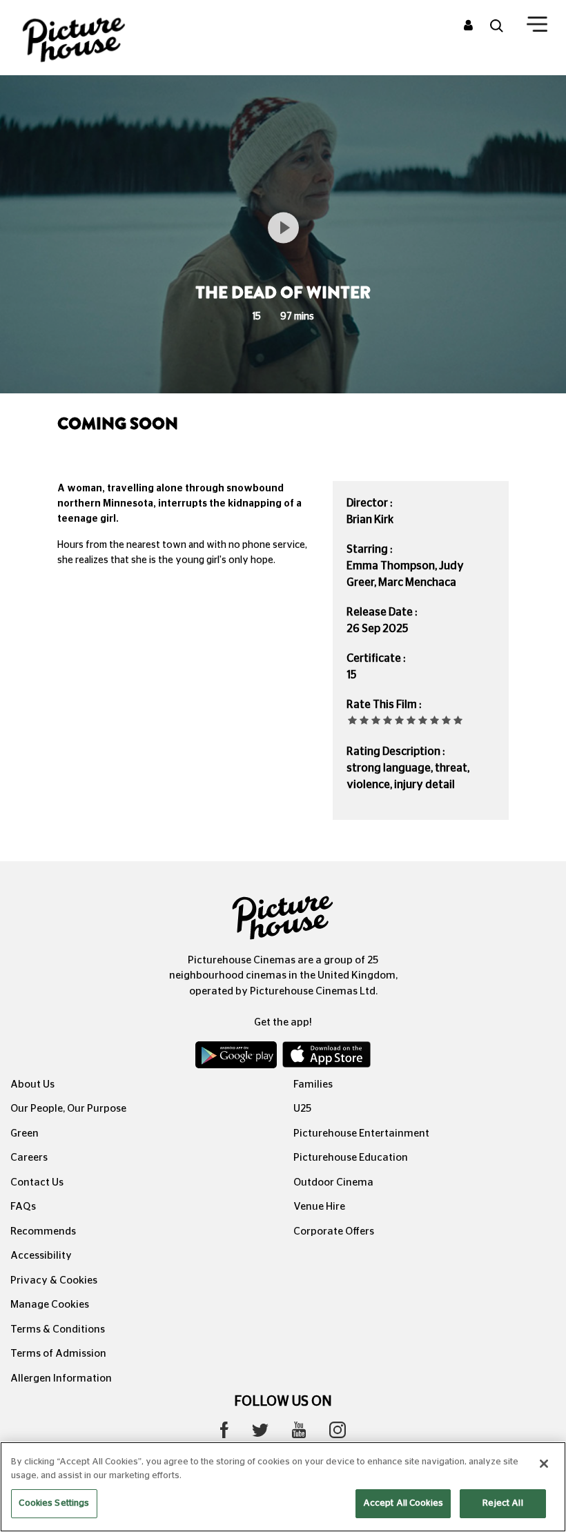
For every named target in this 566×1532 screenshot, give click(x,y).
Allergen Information (61, 1378)
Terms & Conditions (57, 1329)
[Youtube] (299, 1433)
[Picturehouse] (94, 37)
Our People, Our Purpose (68, 1108)
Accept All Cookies (403, 1503)
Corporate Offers (333, 1231)
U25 (302, 1108)
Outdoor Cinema (333, 1182)
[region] (283, 1487)
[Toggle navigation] (537, 27)
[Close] (544, 1463)
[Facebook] (224, 1433)
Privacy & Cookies (53, 1280)
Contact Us (37, 1182)
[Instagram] (337, 1433)
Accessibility (41, 1255)
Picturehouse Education (350, 1157)
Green (24, 1133)
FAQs (23, 1206)
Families (313, 1084)
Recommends (43, 1231)
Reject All (502, 1503)
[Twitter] (260, 1433)
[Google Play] (237, 1058)
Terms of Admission (58, 1353)
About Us (32, 1084)
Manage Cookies (49, 1304)
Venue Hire (319, 1206)
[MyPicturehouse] (468, 26)
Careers (29, 1157)
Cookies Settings (54, 1503)
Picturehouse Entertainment (361, 1133)
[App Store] (326, 1058)
